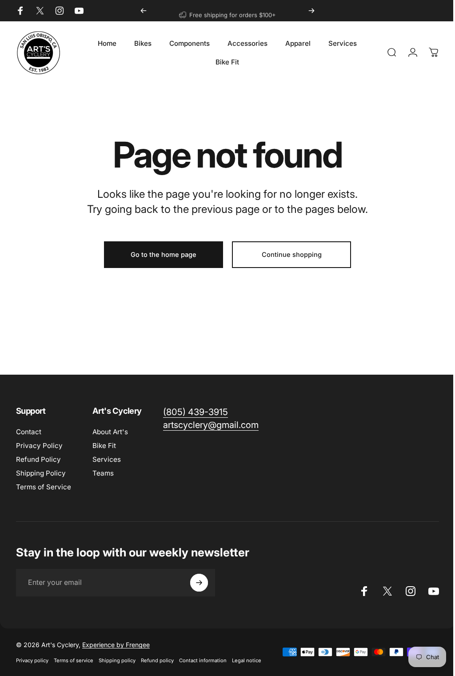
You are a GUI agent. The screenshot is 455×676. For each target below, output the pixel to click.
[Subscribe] (199, 583)
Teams (103, 473)
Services (106, 459)
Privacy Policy (39, 445)
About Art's (110, 432)
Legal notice (246, 660)
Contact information (203, 660)
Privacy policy (32, 660)
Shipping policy (117, 660)
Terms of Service (43, 487)
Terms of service (73, 660)
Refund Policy (38, 459)
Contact (28, 432)
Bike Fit (104, 445)
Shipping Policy (41, 473)
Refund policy (157, 660)
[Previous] (143, 10)
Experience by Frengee (116, 644)
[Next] (311, 10)
